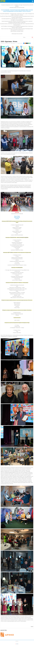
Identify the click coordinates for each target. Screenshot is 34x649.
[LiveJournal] (27, 43)
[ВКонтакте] (23, 43)
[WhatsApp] (28, 43)
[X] (26, 43)
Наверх (32, 626)
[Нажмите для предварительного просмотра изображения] (17, 56)
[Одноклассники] (25, 43)
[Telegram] (30, 43)
